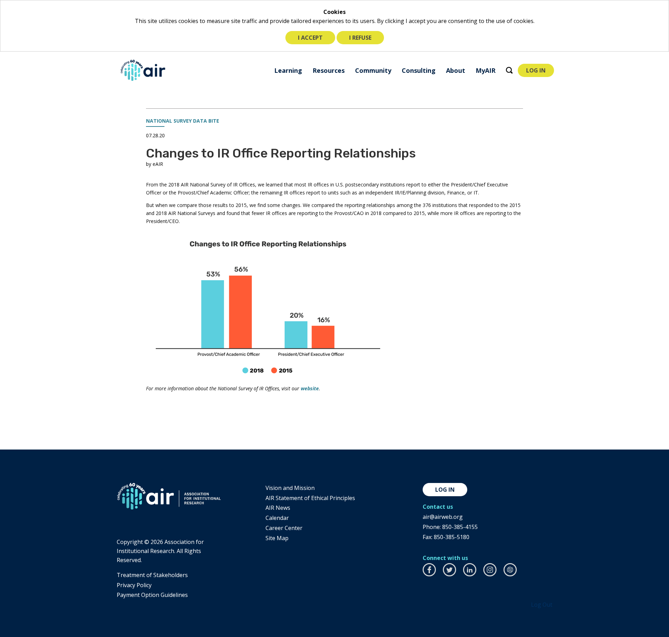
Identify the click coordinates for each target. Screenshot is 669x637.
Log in (445, 489)
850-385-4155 (460, 527)
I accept (310, 37)
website (310, 388)
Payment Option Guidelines (152, 595)
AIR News (278, 508)
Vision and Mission (290, 488)
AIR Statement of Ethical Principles (310, 498)
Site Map (277, 538)
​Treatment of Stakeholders (152, 575)
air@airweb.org (443, 517)
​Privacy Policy (134, 585)
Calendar (277, 518)
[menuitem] (288, 70)
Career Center (284, 528)
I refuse (360, 37)
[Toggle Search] (509, 70)
